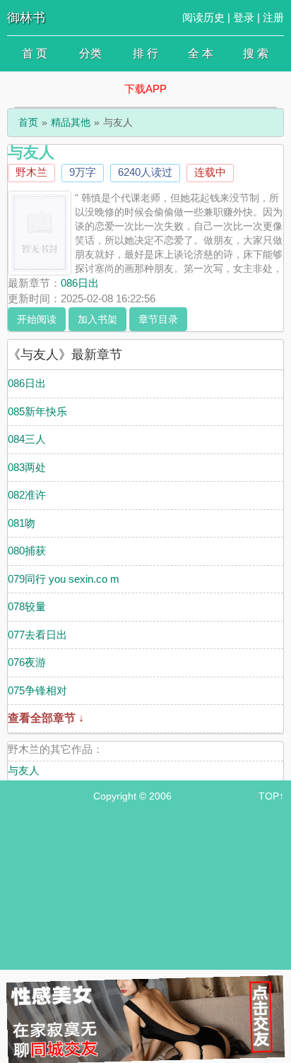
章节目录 (158, 319)
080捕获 (27, 551)
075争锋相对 (37, 690)
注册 (273, 17)
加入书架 (97, 319)
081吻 (21, 523)
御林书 (26, 18)
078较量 (27, 606)
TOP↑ (271, 796)
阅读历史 (203, 17)
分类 (90, 53)
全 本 (200, 53)
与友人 (24, 770)
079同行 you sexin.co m (63, 579)
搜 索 (255, 53)
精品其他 (70, 122)
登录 (243, 17)
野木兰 (31, 172)
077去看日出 (37, 635)
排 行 (145, 53)
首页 (28, 122)
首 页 (34, 53)
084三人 (27, 439)
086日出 (80, 283)
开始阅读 (37, 319)
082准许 (27, 495)
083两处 (27, 467)
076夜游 (27, 662)
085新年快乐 (37, 411)
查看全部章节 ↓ (46, 718)
